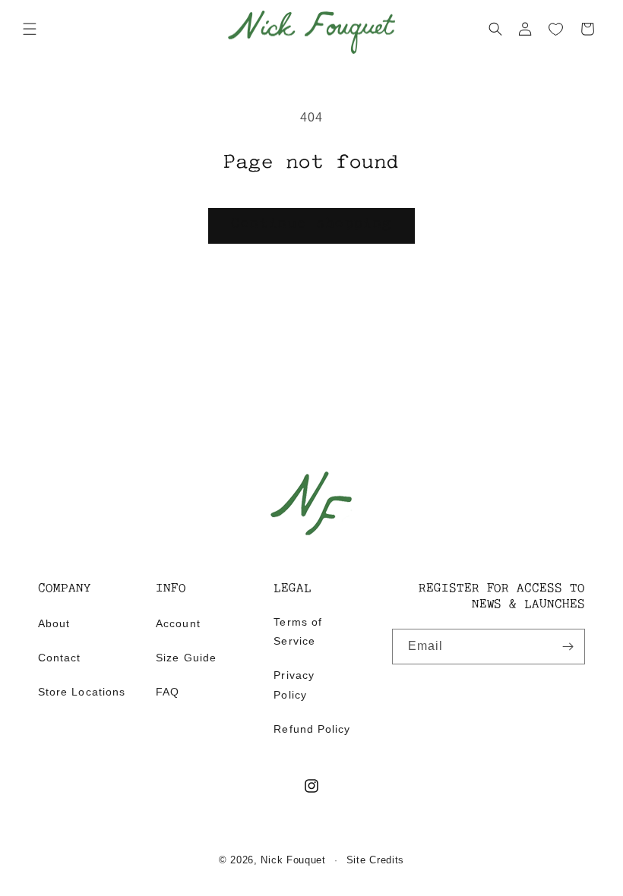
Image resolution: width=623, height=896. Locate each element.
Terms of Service (298, 631)
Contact (59, 657)
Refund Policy (312, 729)
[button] (29, 28)
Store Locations (81, 692)
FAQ (167, 692)
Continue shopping (311, 225)
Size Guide (186, 657)
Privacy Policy (294, 684)
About (54, 623)
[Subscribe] (567, 646)
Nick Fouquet (293, 860)
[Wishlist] (556, 29)
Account (178, 623)
